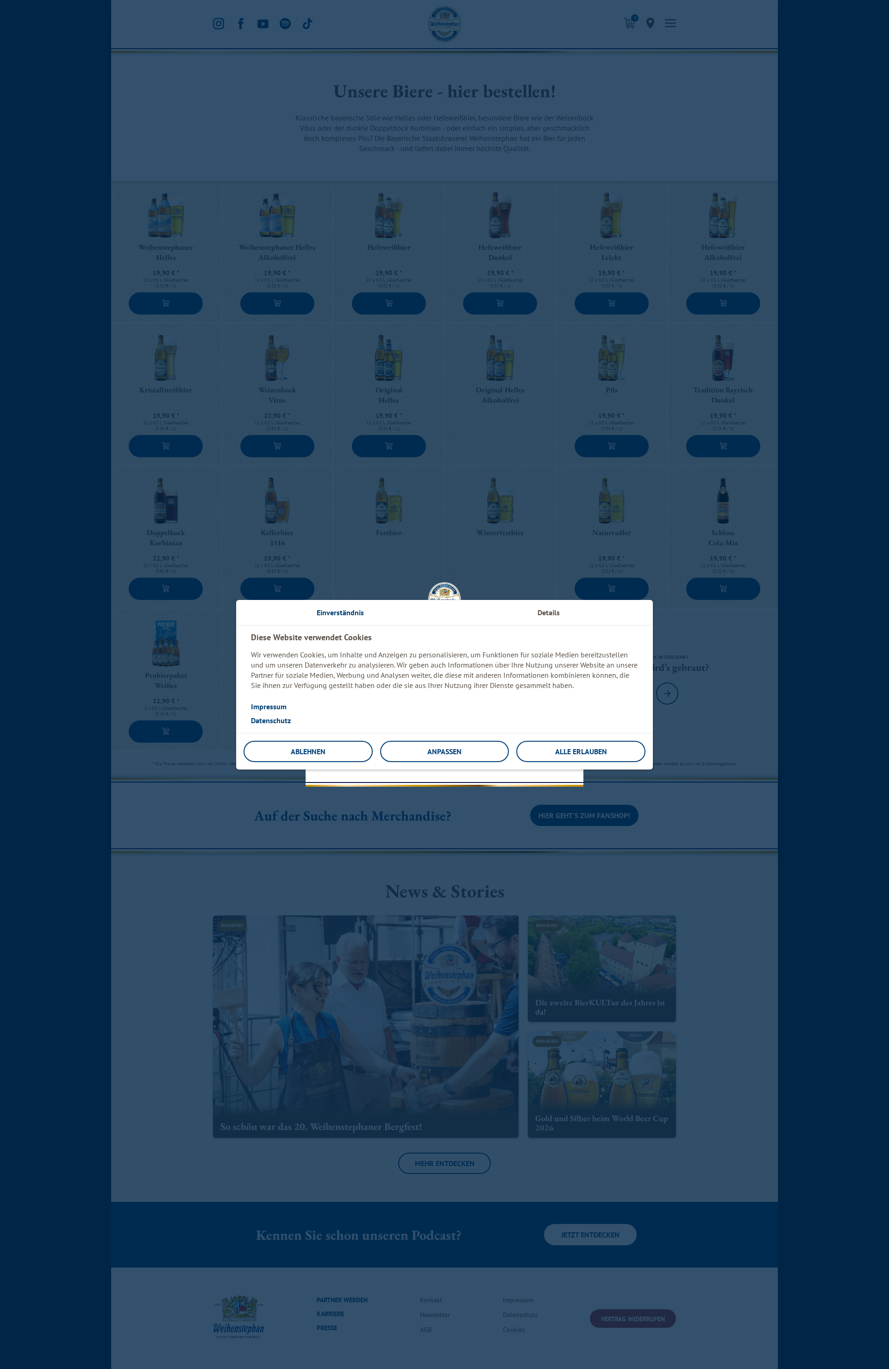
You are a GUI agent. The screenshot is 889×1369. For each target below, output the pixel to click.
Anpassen (444, 751)
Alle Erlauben (581, 751)
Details (549, 612)
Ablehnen (308, 751)
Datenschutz (271, 720)
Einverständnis (340, 612)
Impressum (269, 706)
